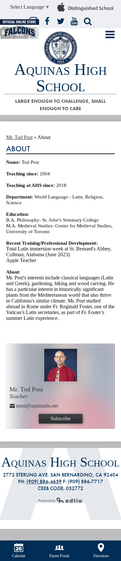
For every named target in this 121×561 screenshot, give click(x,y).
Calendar (18, 556)
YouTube (74, 21)
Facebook (47, 21)
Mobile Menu (110, 34)
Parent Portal (59, 556)
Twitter (60, 21)
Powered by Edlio (60, 500)
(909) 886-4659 (44, 481)
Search (88, 21)
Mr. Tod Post (19, 137)
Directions (101, 556)
